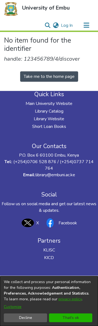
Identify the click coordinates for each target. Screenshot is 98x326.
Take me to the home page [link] (49, 77)
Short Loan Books (49, 127)
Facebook (68, 223)
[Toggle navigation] (86, 25)
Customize (13, 306)
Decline (25, 317)
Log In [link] (67, 25)
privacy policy (70, 299)
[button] (11, 9)
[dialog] (49, 301)
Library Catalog (49, 111)
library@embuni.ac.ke (55, 175)
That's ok (71, 317)
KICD (49, 258)
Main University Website (49, 104)
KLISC (49, 250)
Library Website (49, 119)
